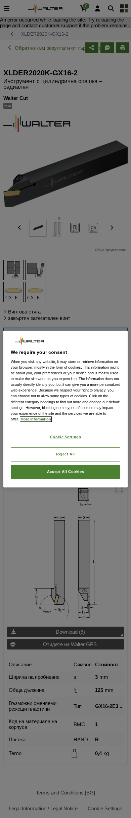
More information (35, 419)
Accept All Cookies (65, 472)
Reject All (65, 454)
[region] (65, 409)
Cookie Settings (65, 437)
